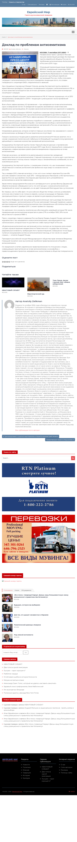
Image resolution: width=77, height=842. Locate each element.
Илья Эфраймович (11, 713)
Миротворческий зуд (35, 294)
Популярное (8, 590)
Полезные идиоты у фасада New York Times (21, 693)
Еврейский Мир (38, 12)
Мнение (26, 49)
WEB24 (72, 791)
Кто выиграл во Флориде (14, 690)
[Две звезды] (4, 262)
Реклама (41, 4)
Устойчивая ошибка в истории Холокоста (20, 677)
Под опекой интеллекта (23, 635)
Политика (26, 767)
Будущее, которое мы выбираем (27, 605)
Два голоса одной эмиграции (16, 667)
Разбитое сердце (11, 674)
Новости (26, 765)
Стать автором (32, 4)
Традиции (27, 773)
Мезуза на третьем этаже (14, 680)
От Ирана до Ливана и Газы (18, 2)
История (26, 775)
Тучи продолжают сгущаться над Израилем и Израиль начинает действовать (31, 436)
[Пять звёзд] (9, 262)
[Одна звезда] (3, 262)
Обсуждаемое (26, 590)
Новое (17, 590)
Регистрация (55, 4)
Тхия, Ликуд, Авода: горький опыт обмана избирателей (61, 282)
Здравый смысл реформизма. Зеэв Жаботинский (23, 686)
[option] (23, 2)
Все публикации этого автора (27, 430)
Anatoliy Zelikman (16, 49)
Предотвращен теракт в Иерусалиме (59, 439)
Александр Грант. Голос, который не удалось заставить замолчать (30, 683)
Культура (26, 778)
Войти (64, 4)
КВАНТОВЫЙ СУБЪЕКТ (11, 290)
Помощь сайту (66, 773)
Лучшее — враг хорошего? (14, 671)
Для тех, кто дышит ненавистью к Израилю (31, 615)
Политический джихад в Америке (27, 625)
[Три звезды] (6, 262)
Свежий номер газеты (13, 575)
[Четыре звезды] (7, 262)
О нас (23, 4)
